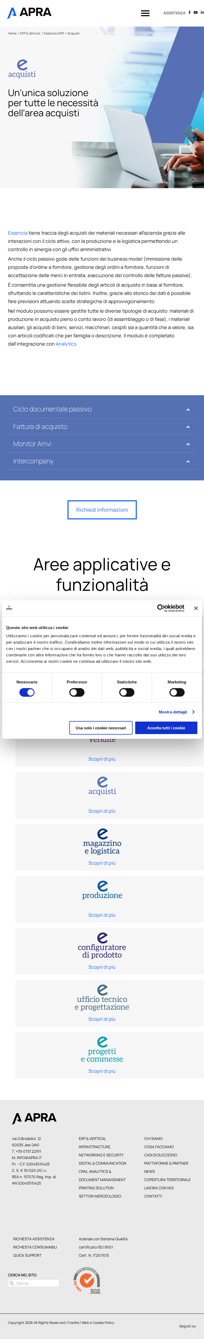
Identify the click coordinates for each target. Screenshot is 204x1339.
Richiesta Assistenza (33, 1238)
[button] (102, 409)
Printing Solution (96, 1187)
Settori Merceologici (100, 1196)
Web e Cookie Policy (98, 1322)
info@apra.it (29, 1157)
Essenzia (18, 233)
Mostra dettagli (173, 711)
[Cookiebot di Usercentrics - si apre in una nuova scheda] (161, 608)
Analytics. (67, 344)
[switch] (76, 692)
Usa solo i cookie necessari (101, 728)
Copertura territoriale (167, 1179)
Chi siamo (153, 1138)
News (149, 1171)
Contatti (153, 1196)
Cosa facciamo (159, 1146)
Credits (73, 1322)
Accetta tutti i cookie (166, 728)
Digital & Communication (102, 1163)
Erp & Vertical (92, 1138)
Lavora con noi (158, 1187)
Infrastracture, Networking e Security (101, 1150)
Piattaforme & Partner (166, 1163)
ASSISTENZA (174, 13)
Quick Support (27, 1255)
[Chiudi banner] (196, 608)
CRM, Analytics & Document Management (102, 1175)
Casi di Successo (160, 1154)
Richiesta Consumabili (35, 1247)
